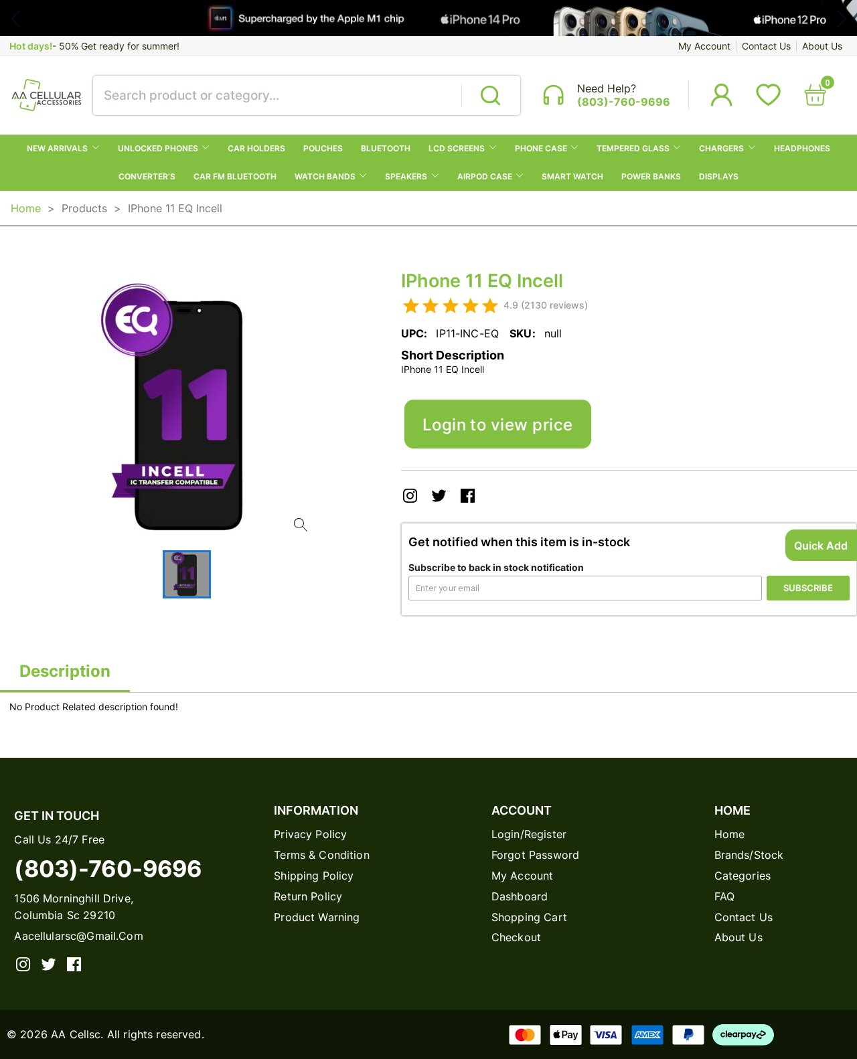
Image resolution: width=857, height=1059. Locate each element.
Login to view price (497, 424)
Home (26, 208)
